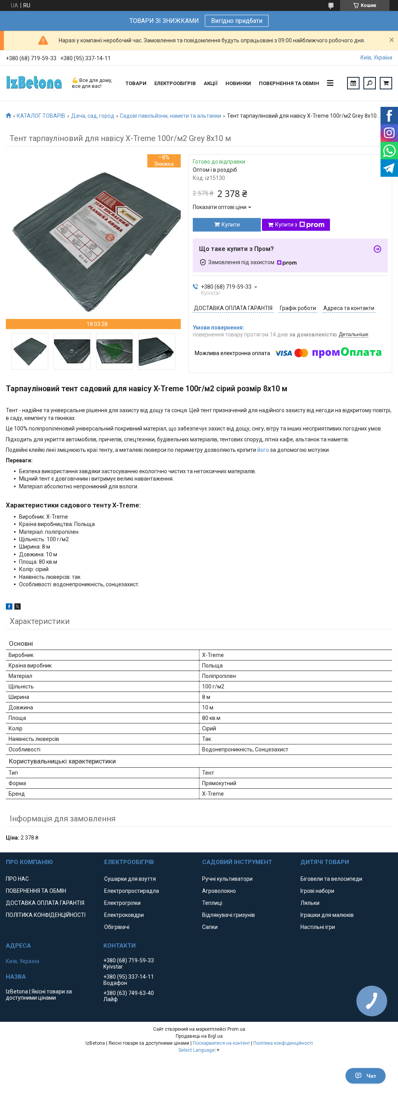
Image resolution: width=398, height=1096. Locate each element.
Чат (371, 1076)
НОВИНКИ (238, 83)
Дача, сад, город (92, 116)
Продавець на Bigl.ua (199, 1036)
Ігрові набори (317, 891)
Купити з (286, 224)
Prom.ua (236, 1029)
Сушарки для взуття (130, 879)
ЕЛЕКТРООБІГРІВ (175, 83)
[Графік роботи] (353, 83)
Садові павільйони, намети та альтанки (170, 116)
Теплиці (212, 903)
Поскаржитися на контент (221, 1043)
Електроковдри (124, 915)
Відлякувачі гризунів (228, 915)
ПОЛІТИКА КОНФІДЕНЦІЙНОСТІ (46, 915)
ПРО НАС (17, 879)
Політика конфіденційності (283, 1043)
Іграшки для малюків (327, 915)
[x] (17, 608)
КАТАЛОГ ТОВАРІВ (41, 116)
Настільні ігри (317, 927)
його (263, 450)
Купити (231, 224)
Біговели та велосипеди (331, 879)
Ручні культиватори (227, 879)
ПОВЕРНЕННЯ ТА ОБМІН (289, 83)
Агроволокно (219, 891)
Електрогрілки (122, 903)
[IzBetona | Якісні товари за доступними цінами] (35, 83)
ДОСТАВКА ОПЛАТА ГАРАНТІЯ (45, 903)
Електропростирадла (131, 891)
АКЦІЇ (211, 83)
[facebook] (9, 608)
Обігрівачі (116, 927)
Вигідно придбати (236, 20)
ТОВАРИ (136, 83)
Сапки (210, 927)
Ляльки (309, 903)
